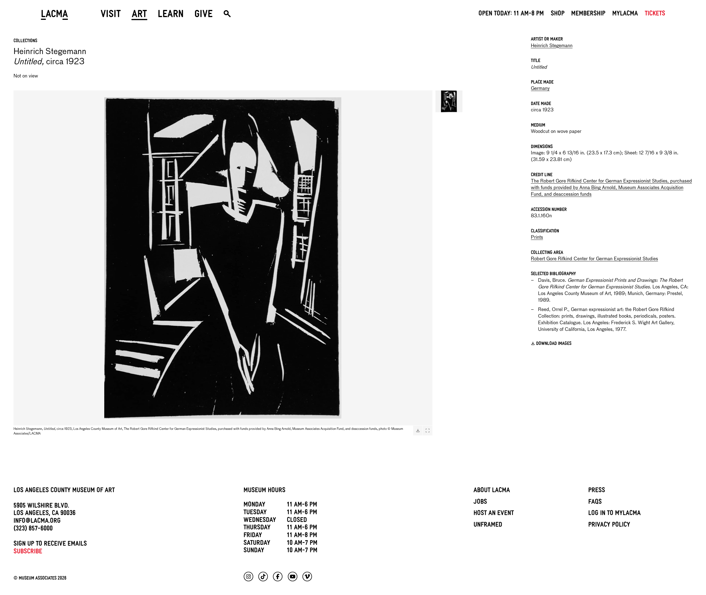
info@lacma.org (37, 521)
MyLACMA (625, 14)
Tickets (655, 14)
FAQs (595, 502)
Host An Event (494, 514)
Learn (171, 16)
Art (139, 16)
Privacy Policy (609, 525)
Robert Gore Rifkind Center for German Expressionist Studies (594, 259)
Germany (540, 88)
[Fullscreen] (427, 430)
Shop (558, 14)
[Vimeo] (307, 576)
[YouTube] (293, 576)
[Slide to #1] (448, 101)
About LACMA (492, 491)
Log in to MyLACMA (614, 514)
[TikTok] (263, 576)
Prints (537, 237)
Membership (588, 14)
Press (596, 491)
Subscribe (28, 552)
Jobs (480, 502)
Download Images (553, 344)
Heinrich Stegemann (552, 46)
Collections (25, 41)
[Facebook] (278, 576)
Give (203, 16)
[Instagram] (248, 576)
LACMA (54, 16)
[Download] (417, 430)
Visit (111, 16)
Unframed (488, 525)
